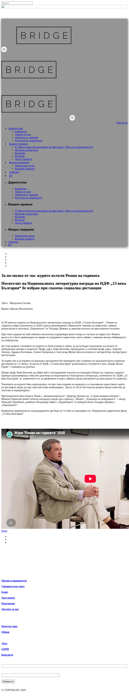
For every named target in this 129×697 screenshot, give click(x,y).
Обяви (5, 632)
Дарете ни (122, 122)
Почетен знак (9, 626)
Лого (4, 643)
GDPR (5, 649)
